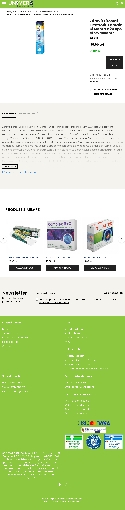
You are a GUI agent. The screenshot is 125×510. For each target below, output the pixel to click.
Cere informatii (102, 94)
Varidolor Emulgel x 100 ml (23, 257)
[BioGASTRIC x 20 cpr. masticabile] (100, 235)
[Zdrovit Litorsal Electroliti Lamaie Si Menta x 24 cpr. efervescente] (41, 37)
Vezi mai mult (10, 166)
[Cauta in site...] (117, 4)
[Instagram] (65, 485)
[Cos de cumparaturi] (121, 4)
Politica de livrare (11, 341)
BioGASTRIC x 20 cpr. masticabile (95, 257)
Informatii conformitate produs (19, 172)
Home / (9, 11)
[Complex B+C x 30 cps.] (62, 235)
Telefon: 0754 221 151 (75, 382)
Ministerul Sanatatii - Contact (80, 360)
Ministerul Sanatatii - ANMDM (80, 364)
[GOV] (93, 441)
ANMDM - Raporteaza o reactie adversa (86, 368)
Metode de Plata (74, 329)
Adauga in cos (114, 62)
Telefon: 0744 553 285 (13, 387)
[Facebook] (59, 485)
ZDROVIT (94, 38)
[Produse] (4, 4)
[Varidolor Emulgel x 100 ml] (24, 235)
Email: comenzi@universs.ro (17, 391)
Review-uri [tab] (29, 113)
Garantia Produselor (76, 337)
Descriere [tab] (9, 113)
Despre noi (8, 329)
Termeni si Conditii (12, 333)
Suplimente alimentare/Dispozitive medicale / (36, 11)
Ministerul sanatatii (75, 355)
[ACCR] (74, 441)
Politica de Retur (73, 333)
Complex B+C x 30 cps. (58, 257)
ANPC (67, 341)
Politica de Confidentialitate (54, 302)
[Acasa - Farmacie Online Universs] (21, 4)
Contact (6, 346)
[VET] (113, 441)
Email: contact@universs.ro (79, 386)
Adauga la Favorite (105, 89)
